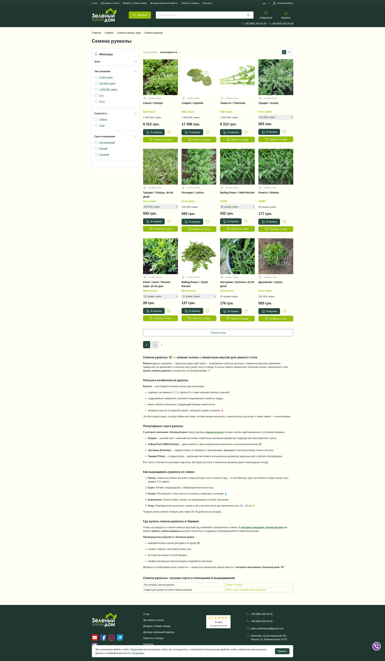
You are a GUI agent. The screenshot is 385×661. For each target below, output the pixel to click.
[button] (381, 637)
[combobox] (205, 15)
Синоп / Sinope (153, 103)
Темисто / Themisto (232, 103)
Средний (104, 154)
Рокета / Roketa (268, 192)
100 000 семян (107, 83)
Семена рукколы (153, 32)
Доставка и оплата (153, 620)
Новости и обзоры (153, 638)
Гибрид (103, 119)
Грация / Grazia (268, 103)
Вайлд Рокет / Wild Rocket (237, 192)
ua (264, 3)
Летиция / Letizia (193, 192)
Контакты (148, 644)
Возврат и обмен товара (157, 626)
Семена (109, 32)
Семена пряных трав (129, 32)
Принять (282, 651)
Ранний (103, 148)
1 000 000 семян (108, 89)
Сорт (102, 125)
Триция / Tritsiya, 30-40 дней (158, 194)
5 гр (101, 95)
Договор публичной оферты (158, 632)
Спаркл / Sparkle (192, 103)
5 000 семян (106, 77)
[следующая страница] (161, 344)
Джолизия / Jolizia (270, 282)
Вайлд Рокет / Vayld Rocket (195, 284)
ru (269, 3)
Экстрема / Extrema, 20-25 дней (237, 284)
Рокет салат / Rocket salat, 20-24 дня (156, 284)
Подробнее (138, 653)
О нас (146, 614)
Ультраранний (107, 142)
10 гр (102, 101)
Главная (96, 32)
